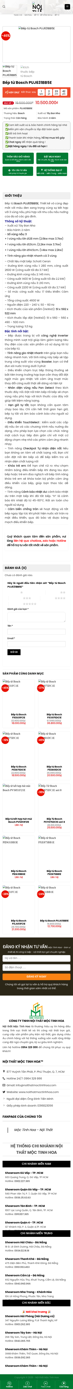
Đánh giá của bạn (18, 609)
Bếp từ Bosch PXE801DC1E (54, 768)
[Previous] (10, 44)
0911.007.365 (21, 1214)
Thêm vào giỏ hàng (18, 157)
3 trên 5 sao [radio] (15, 598)
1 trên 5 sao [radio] (13, 592)
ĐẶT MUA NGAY (52, 157)
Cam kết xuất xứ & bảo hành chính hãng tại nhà (36, 125)
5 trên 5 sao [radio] (15, 603)
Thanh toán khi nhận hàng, (35, 138)
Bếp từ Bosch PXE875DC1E (18, 768)
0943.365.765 (22, 1341)
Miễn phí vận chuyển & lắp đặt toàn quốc (32, 129)
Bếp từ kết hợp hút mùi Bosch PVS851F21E (18, 820)
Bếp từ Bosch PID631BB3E (18, 872)
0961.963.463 (22, 1267)
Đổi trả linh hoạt (16, 133)
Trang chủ (18, 15)
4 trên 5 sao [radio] (47, 598)
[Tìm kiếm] (4, 6)
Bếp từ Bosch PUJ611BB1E (54, 921)
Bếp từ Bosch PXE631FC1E (18, 716)
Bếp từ (57, 15)
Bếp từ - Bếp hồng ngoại (43, 15)
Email (11, 638)
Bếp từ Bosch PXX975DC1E (54, 716)
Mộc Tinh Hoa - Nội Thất (33, 1130)
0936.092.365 (22, 1357)
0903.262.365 (22, 1324)
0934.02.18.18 (21, 1251)
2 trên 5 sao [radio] (53, 592)
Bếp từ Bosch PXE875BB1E (54, 872)
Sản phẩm (28, 15)
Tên (10, 626)
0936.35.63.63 (22, 1198)
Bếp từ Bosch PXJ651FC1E (18, 922)
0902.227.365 (22, 1181)
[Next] (63, 44)
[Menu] (67, 7)
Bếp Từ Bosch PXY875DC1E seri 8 (54, 820)
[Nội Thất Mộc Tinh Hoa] (36, 7)
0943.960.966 (22, 1284)
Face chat (45, 1387)
